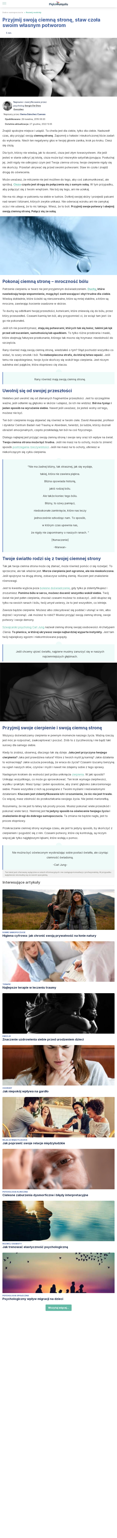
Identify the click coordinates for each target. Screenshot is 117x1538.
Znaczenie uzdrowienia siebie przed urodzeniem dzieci (43, 1039)
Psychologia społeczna (15, 1295)
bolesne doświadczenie (55, 588)
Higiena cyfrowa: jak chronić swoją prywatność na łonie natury (49, 935)
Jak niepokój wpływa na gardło (25, 1091)
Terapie (6, 984)
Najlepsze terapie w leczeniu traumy (29, 987)
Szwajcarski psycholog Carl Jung (23, 627)
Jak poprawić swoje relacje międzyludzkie (33, 1143)
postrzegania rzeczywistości (31, 447)
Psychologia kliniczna (15, 1192)
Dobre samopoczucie (12, 12)
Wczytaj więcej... (58, 1307)
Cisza (17, 184)
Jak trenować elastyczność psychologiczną (35, 1247)
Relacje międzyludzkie (14, 1140)
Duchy (92, 289)
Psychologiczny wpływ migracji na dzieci (32, 1299)
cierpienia (78, 774)
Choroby (7, 1088)
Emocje (6, 1036)
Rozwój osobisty (33, 12)
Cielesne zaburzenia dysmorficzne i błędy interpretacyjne (45, 1195)
